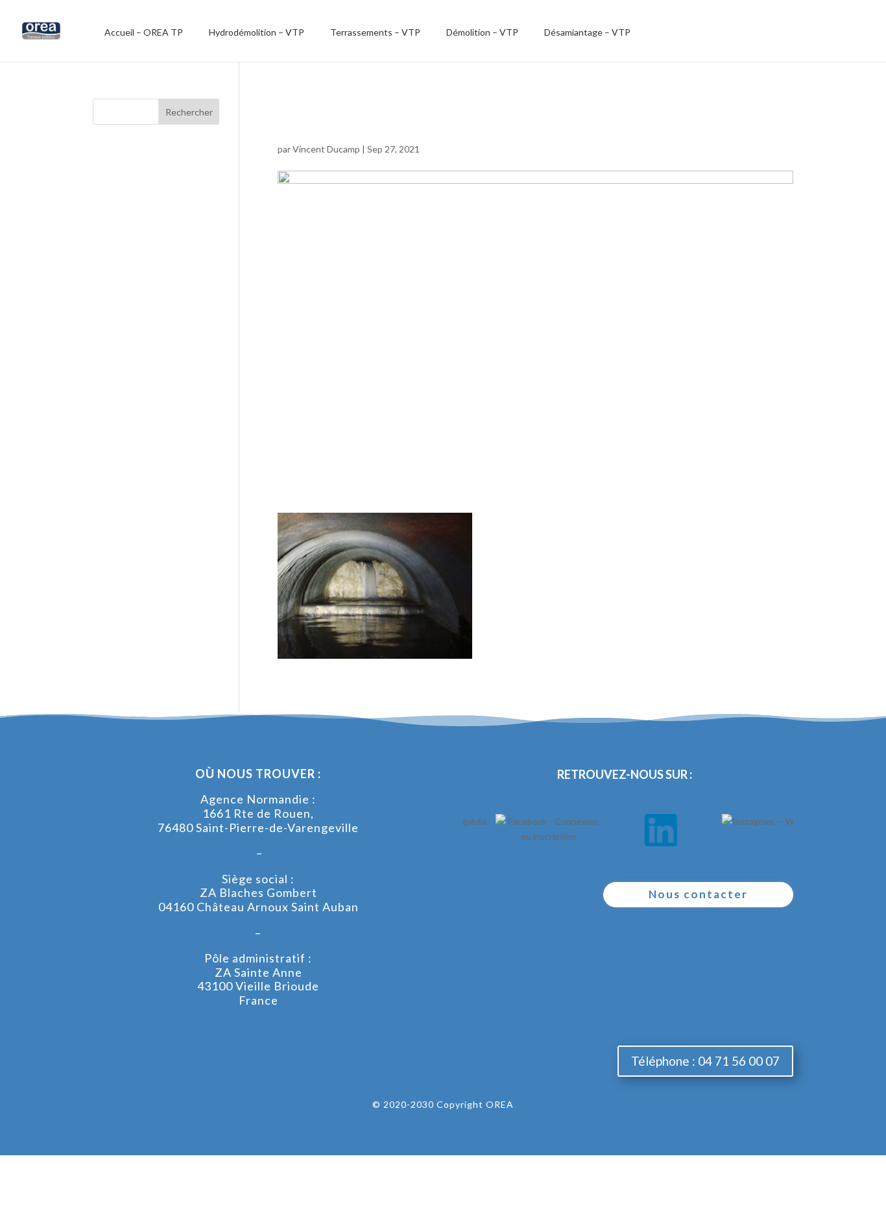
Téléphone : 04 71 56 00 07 (705, 1060)
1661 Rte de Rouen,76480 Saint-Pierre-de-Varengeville (258, 820)
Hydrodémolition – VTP (256, 32)
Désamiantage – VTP (587, 32)
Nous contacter (698, 894)
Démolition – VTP (482, 32)
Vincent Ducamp (326, 148)
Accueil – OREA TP (143, 32)
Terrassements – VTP (375, 32)
